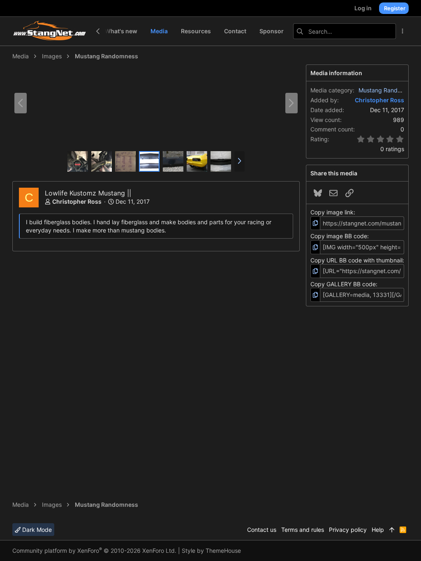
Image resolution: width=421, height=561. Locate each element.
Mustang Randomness (388, 90)
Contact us (261, 529)
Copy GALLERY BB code (343, 283)
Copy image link (332, 212)
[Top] (391, 529)
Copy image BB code (338, 235)
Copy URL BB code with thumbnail (356, 260)
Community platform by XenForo (94, 550)
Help (378, 529)
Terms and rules (302, 529)
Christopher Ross (77, 201)
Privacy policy (348, 529)
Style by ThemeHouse (211, 550)
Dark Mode (36, 529)
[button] (239, 161)
